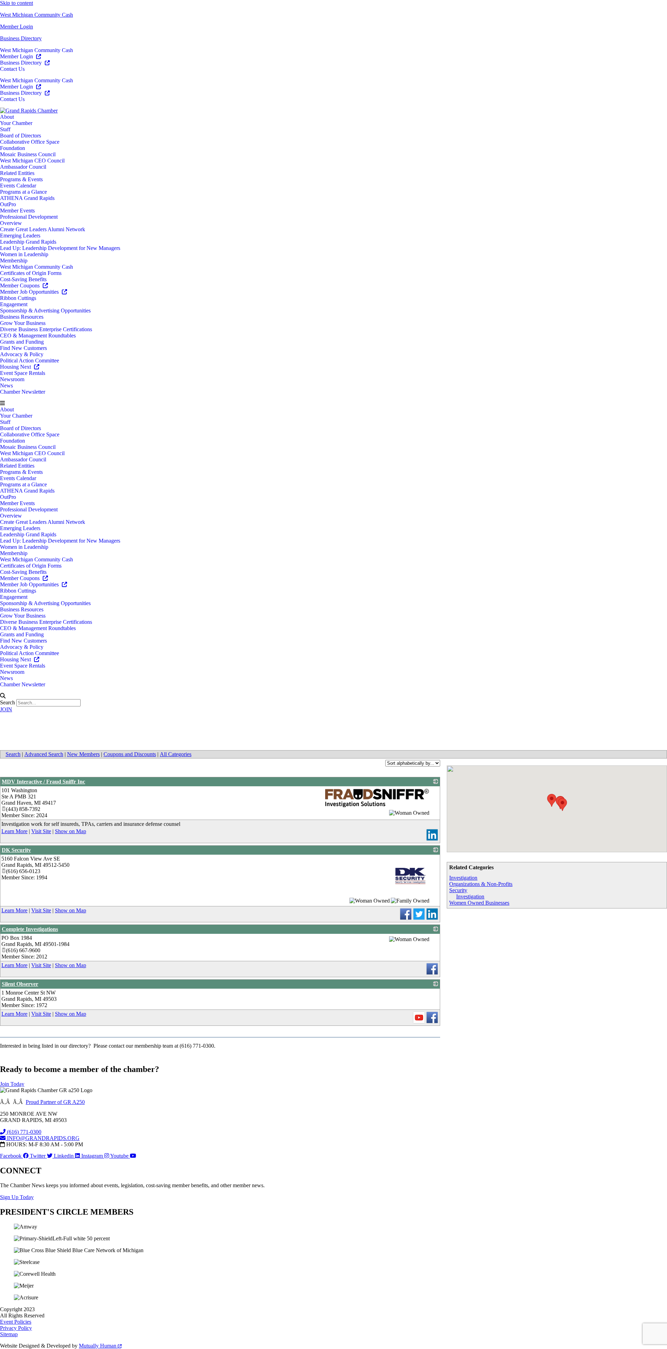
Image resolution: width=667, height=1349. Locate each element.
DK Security (16, 850)
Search (7, 702)
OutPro (8, 204)
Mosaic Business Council (28, 154)
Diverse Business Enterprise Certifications (46, 329)
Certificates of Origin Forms (30, 273)
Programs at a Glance (23, 192)
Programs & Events (21, 179)
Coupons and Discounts (130, 754)
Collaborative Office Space (29, 142)
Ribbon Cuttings (18, 298)
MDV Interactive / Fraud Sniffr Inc (43, 782)
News (6, 385)
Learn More (14, 831)
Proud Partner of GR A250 (55, 1102)
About (7, 117)
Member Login (16, 27)
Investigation (463, 878)
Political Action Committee (29, 360)
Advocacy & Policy (21, 354)
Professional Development (29, 217)
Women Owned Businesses (479, 903)
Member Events (17, 210)
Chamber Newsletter (22, 392)
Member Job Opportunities (30, 292)
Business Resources (21, 317)
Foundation (12, 148)
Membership (13, 260)
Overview (11, 223)
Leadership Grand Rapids (28, 242)
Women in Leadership (24, 254)
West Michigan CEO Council (32, 161)
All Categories (175, 754)
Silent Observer (20, 984)
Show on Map (70, 831)
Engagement (13, 304)
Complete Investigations (30, 929)
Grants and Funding (22, 342)
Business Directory (21, 38)
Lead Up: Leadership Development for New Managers (60, 248)
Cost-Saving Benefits (23, 279)
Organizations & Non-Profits (480, 884)
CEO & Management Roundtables (38, 335)
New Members (83, 754)
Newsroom (12, 379)
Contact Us (12, 69)
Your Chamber (16, 123)
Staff (5, 129)
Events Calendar (18, 185)
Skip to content (16, 3)
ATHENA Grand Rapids (27, 198)
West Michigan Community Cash (36, 15)
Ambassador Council (23, 167)
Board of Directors (20, 136)
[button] (333, 403)
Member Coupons (20, 285)
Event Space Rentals (22, 373)
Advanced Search (43, 754)
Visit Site (41, 831)
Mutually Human (98, 1346)
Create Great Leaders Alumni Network (42, 229)
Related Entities (17, 173)
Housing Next (16, 367)
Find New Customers (23, 348)
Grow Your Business (23, 323)
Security (458, 890)
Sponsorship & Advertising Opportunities (45, 310)
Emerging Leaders (20, 235)
